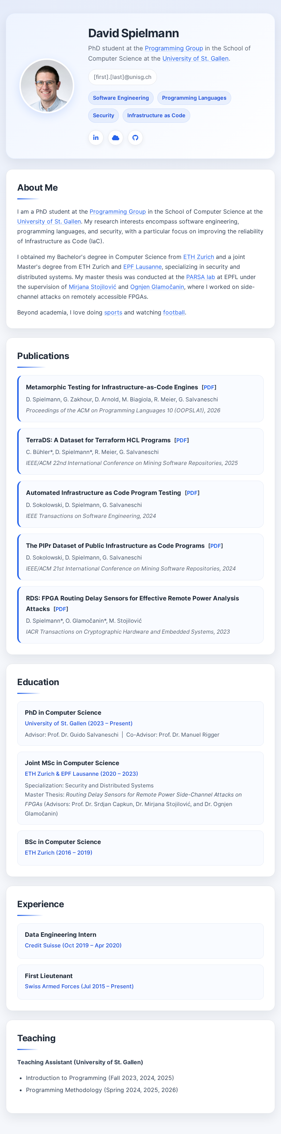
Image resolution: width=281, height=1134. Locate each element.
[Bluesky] (115, 137)
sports (113, 312)
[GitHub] (135, 137)
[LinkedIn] (96, 137)
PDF (209, 387)
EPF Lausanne (142, 266)
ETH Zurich (198, 256)
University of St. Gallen (195, 58)
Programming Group (174, 48)
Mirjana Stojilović (92, 286)
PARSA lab (200, 276)
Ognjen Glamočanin (157, 286)
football (174, 312)
